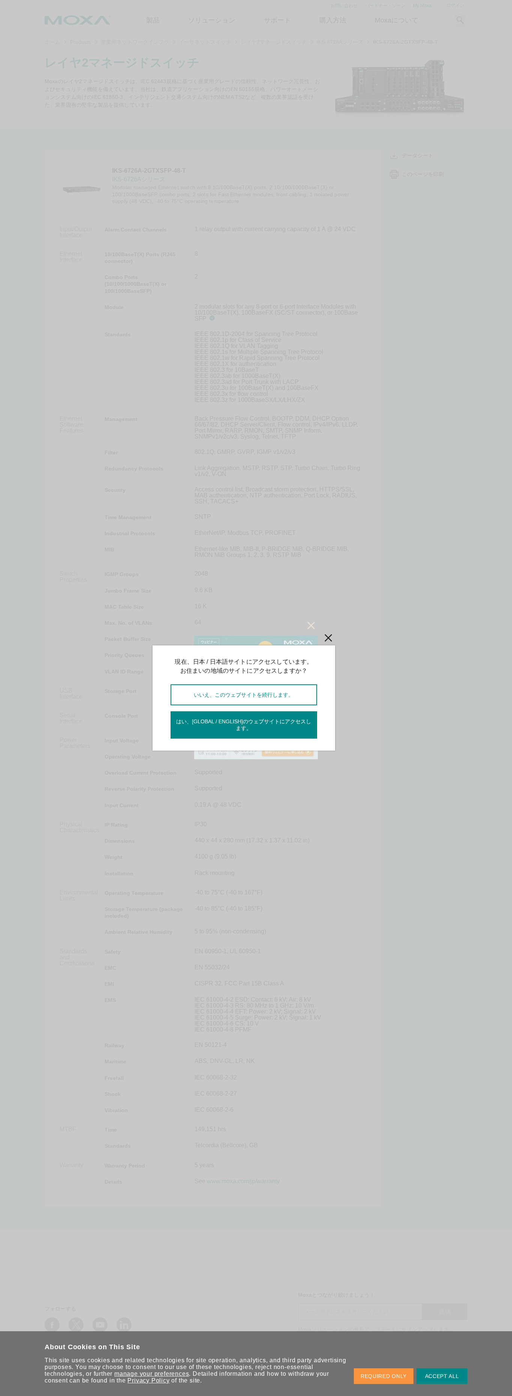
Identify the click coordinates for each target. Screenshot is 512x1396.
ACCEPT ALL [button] (442, 1376)
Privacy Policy (148, 1380)
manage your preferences (151, 1374)
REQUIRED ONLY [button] (384, 1376)
